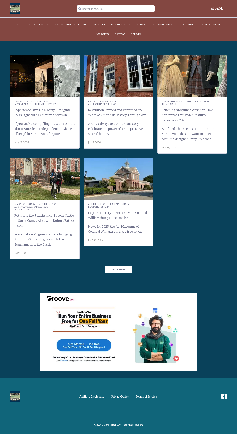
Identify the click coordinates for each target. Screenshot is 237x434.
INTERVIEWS (102, 34)
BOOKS (141, 24)
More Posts (118, 269)
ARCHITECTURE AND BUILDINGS (72, 24)
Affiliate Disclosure (91, 396)
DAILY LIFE (99, 24)
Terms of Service (146, 396)
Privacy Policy (120, 396)
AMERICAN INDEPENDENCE (40, 101)
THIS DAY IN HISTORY (161, 24)
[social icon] (224, 397)
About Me (217, 8)
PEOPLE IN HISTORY (39, 24)
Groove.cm (137, 425)
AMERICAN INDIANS (210, 24)
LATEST (20, 24)
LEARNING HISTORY (121, 24)
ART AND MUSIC (186, 24)
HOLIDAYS (136, 34)
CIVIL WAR (119, 34)
